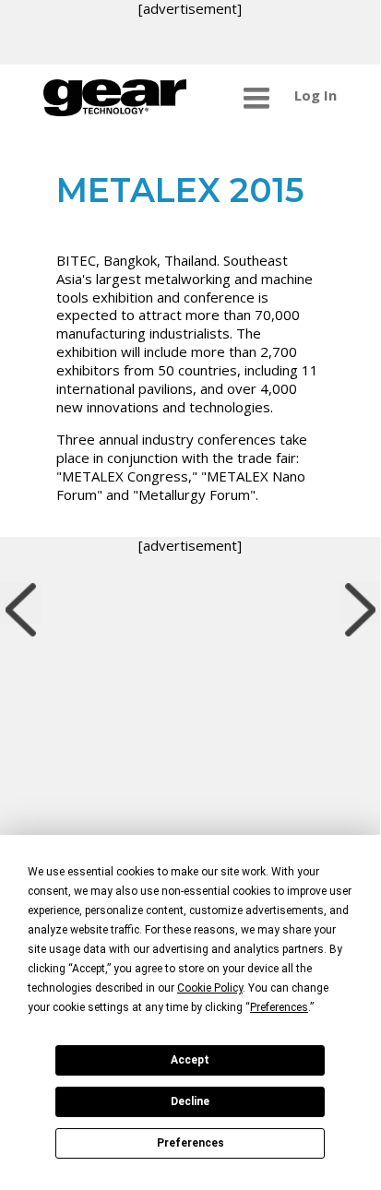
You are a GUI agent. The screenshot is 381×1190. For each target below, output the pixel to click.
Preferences (190, 1142)
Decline (190, 1101)
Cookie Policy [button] (210, 988)
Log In (315, 95)
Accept (190, 1059)
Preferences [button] (279, 1007)
